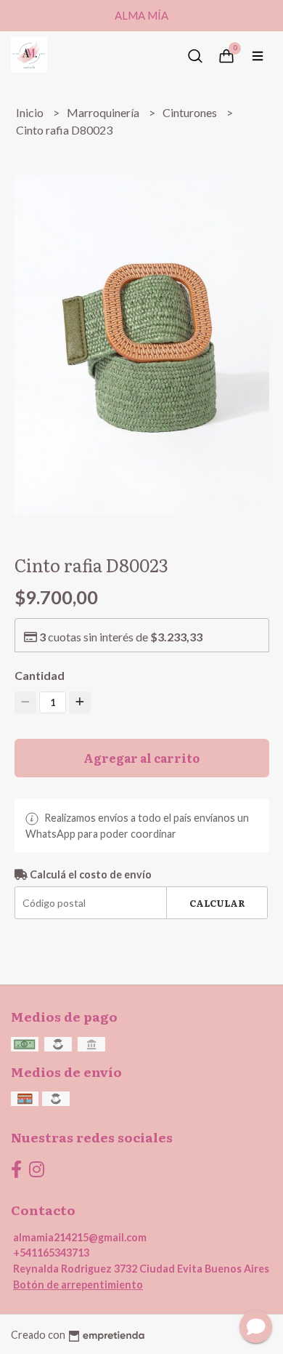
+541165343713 (51, 1252)
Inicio (31, 112)
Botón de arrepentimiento (78, 1284)
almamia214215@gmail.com (80, 1237)
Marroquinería (104, 112)
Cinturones (191, 112)
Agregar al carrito (141, 757)
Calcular (217, 903)
